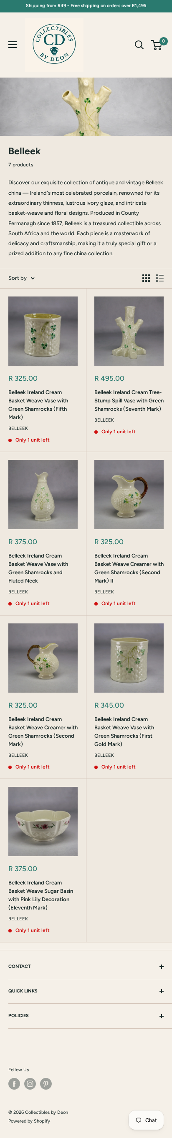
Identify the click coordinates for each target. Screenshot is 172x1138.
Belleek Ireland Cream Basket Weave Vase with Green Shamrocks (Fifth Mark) (38, 404)
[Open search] (139, 45)
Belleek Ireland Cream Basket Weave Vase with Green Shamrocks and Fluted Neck (38, 568)
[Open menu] (12, 44)
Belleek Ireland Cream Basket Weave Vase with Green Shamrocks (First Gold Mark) (124, 731)
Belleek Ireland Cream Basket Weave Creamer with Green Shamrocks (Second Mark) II (129, 568)
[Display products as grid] (146, 278)
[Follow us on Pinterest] (46, 1084)
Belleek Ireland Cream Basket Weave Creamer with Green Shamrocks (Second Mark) (43, 731)
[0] (157, 45)
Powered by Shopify (29, 1121)
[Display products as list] (160, 278)
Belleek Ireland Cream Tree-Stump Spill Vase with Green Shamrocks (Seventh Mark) (129, 400)
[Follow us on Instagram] (30, 1084)
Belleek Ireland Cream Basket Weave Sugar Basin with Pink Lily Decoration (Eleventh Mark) (40, 895)
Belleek (18, 428)
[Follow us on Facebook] (14, 1084)
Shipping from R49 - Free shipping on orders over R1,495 (86, 5)
